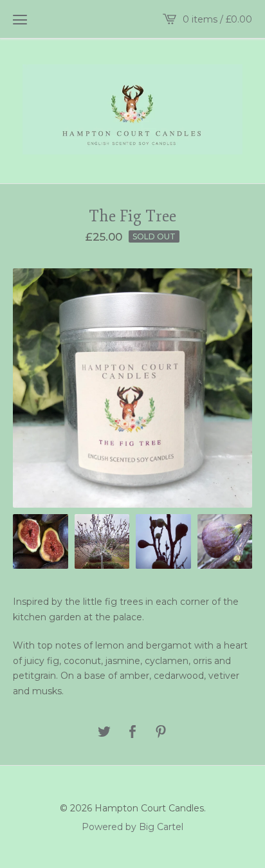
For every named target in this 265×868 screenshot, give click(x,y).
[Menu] (20, 19)
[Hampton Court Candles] (132, 109)
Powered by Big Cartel (132, 826)
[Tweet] (104, 732)
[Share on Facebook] (132, 732)
